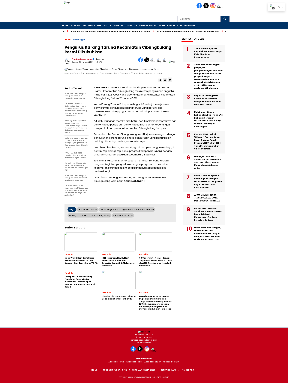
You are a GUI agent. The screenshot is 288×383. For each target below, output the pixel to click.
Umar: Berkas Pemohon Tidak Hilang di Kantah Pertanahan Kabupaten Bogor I (104, 31)
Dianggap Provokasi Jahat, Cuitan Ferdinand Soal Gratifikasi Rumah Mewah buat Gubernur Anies (207, 162)
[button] (160, 80)
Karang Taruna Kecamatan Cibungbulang (89, 215)
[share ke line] (166, 61)
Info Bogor (94, 25)
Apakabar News (116, 361)
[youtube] (220, 7)
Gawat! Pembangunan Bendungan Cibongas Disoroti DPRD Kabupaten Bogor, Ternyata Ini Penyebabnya (208, 181)
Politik (107, 25)
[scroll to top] (277, 378)
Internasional (188, 25)
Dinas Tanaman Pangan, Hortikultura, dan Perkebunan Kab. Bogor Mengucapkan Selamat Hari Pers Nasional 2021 (207, 233)
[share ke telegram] (160, 61)
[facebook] (199, 7)
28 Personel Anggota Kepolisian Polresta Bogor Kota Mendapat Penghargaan (208, 53)
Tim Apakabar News (82, 59)
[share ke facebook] (141, 61)
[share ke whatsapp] (153, 61)
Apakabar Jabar (134, 361)
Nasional (119, 25)
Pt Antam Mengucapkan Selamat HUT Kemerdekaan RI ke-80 (181, 31)
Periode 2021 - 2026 (123, 215)
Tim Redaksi (188, 369)
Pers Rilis (172, 25)
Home (65, 25)
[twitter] (206, 7)
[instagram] (213, 7)
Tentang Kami (168, 369)
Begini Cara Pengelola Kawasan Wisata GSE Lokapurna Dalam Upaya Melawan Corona (207, 100)
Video (162, 25)
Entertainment (147, 25)
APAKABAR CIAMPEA (87, 209)
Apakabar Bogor (152, 361)
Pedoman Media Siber (143, 369)
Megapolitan (78, 25)
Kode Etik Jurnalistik (115, 369)
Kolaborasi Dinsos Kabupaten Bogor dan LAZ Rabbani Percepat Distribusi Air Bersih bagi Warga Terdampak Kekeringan (208, 119)
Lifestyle (132, 25)
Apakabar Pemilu (171, 361)
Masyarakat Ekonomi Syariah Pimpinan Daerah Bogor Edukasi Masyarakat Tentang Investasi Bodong (208, 214)
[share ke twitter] (147, 61)
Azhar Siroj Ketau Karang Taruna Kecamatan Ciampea (127, 209)
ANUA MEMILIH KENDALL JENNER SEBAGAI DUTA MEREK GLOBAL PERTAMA (207, 198)
